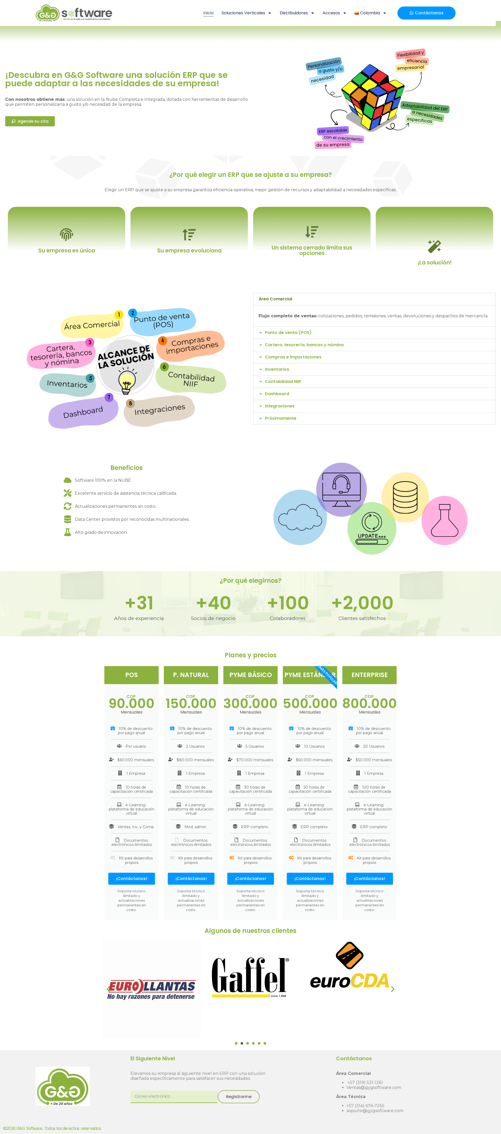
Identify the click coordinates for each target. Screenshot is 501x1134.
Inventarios (277, 369)
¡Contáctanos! (131, 879)
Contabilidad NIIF (283, 382)
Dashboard (277, 394)
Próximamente (280, 418)
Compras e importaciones (293, 357)
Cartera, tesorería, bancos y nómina (304, 345)
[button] (374, 299)
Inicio (208, 13)
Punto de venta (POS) (288, 333)
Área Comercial (275, 299)
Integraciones (280, 406)
